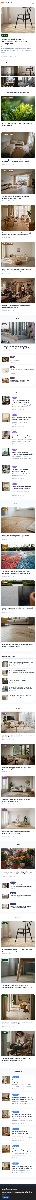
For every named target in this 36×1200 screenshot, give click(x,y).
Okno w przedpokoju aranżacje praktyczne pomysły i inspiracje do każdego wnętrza (21, 658)
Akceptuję (5, 1197)
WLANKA (6, 3)
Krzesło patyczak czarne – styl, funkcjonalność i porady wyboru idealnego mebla (21, 667)
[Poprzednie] (2, 58)
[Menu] (33, 3)
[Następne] (6, 58)
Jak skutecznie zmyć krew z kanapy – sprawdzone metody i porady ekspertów (20, 692)
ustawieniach (5, 1194)
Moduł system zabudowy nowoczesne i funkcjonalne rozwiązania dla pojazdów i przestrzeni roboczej (20, 683)
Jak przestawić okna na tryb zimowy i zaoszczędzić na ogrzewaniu (19, 675)
